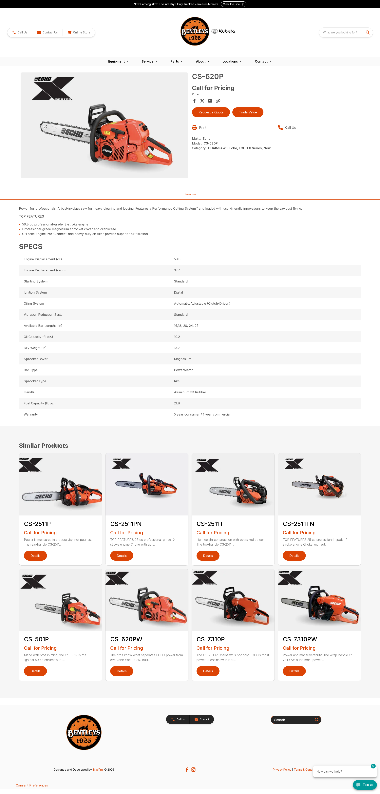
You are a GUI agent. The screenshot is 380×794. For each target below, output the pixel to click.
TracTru (98, 769)
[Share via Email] (210, 101)
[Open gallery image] (104, 125)
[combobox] (346, 32)
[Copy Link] (218, 101)
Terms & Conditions (306, 769)
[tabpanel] (104, 126)
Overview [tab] (190, 194)
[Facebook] (186, 769)
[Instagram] (193, 769)
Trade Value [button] (248, 112)
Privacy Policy (282, 769)
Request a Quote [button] (211, 112)
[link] (79, 32)
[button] (19, 32)
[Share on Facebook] (194, 101)
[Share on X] (202, 101)
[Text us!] (365, 785)
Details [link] (35, 556)
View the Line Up (233, 4)
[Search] (316, 720)
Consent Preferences (32, 785)
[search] (368, 32)
